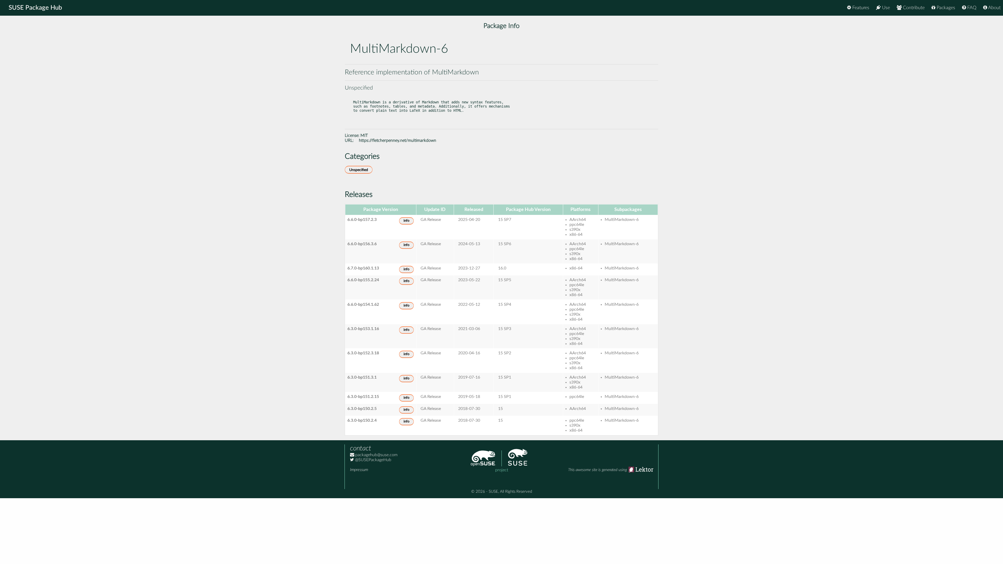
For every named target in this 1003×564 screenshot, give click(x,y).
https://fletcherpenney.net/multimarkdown (397, 140)
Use (885, 7)
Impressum (359, 470)
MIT (364, 135)
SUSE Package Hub (35, 8)
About (994, 7)
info (406, 220)
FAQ (971, 7)
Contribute (913, 7)
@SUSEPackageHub (372, 460)
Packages (945, 7)
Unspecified (358, 170)
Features (860, 7)
